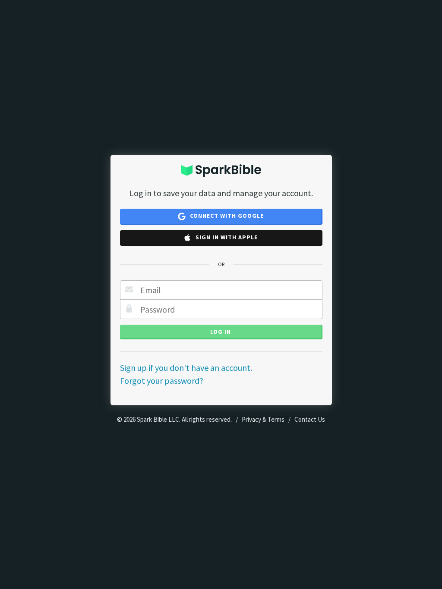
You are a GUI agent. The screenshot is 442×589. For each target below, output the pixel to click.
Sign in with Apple (226, 237)
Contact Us (309, 419)
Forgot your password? (161, 380)
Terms (276, 419)
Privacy (251, 419)
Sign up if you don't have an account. (186, 367)
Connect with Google (226, 215)
